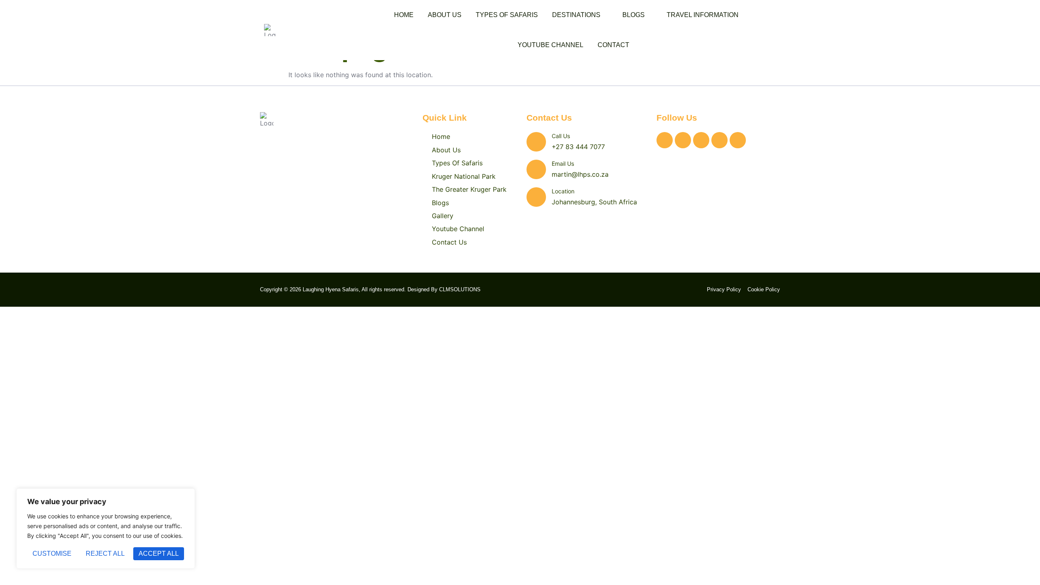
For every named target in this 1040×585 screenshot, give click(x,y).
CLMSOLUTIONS (460, 289)
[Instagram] (683, 140)
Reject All (105, 553)
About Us (445, 14)
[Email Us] (536, 169)
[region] (105, 528)
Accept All (159, 553)
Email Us (563, 163)
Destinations (576, 14)
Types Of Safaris (507, 14)
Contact (613, 44)
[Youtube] (738, 140)
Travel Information (703, 14)
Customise (52, 553)
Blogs (633, 14)
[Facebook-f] (701, 140)
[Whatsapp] (664, 140)
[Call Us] (536, 142)
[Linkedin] (719, 140)
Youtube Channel (550, 44)
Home (404, 14)
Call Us (561, 135)
